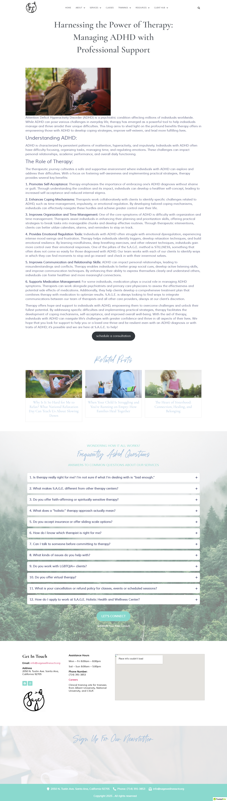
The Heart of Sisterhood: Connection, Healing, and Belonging (173, 406)
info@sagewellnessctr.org (45, 663)
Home (68, 8)
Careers (73, 679)
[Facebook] (24, 683)
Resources (141, 8)
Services (94, 8)
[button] (80, 8)
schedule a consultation (113, 336)
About (79, 8)
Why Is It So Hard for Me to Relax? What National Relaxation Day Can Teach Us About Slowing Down (54, 409)
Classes (110, 8)
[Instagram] (30, 683)
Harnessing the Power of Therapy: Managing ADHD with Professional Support (113, 37)
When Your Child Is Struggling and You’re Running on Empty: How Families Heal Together (113, 406)
